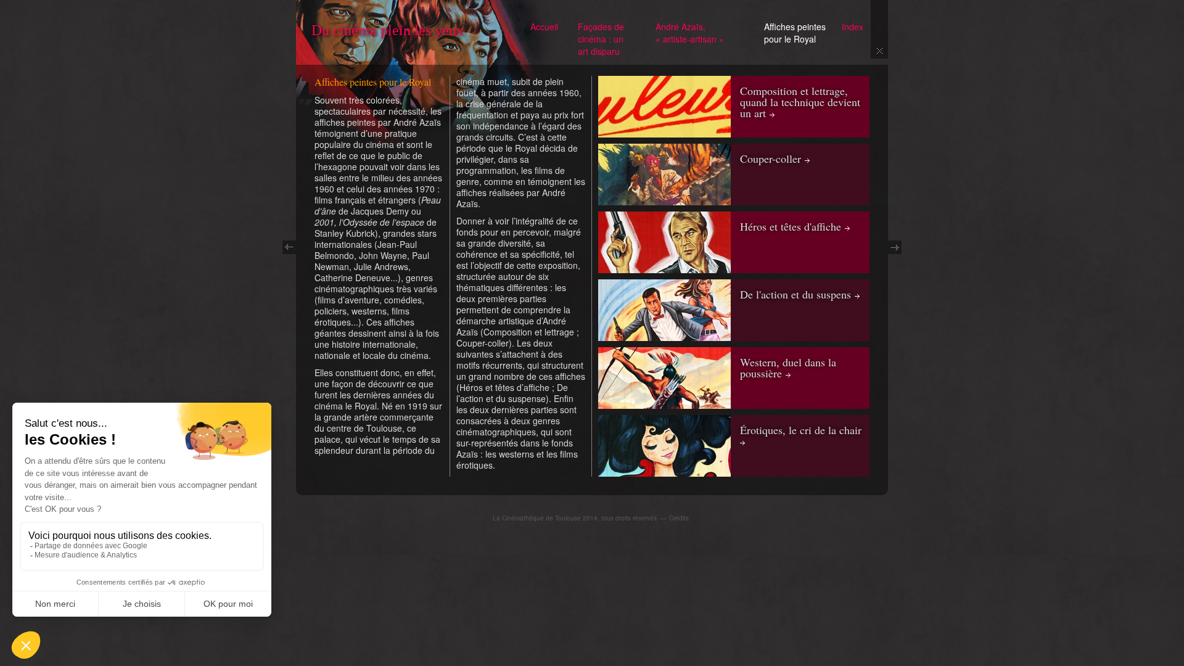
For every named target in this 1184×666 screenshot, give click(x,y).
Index (852, 26)
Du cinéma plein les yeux (387, 30)
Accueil (544, 26)
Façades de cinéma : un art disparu (601, 38)
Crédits (679, 518)
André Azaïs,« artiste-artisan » (690, 32)
